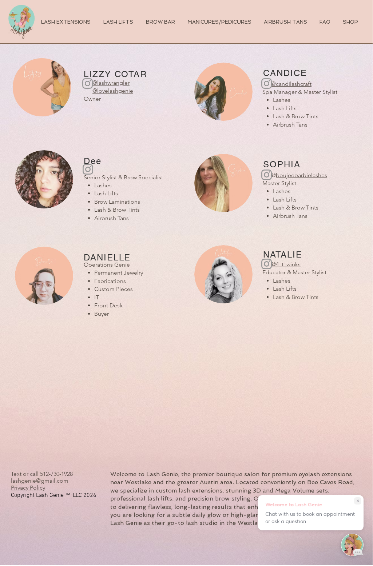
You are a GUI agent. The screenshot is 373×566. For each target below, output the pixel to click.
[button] (350, 21)
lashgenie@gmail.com (39, 480)
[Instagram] (266, 264)
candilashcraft (294, 83)
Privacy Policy (28, 487)
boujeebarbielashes (301, 175)
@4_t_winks (286, 264)
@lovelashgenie (112, 90)
